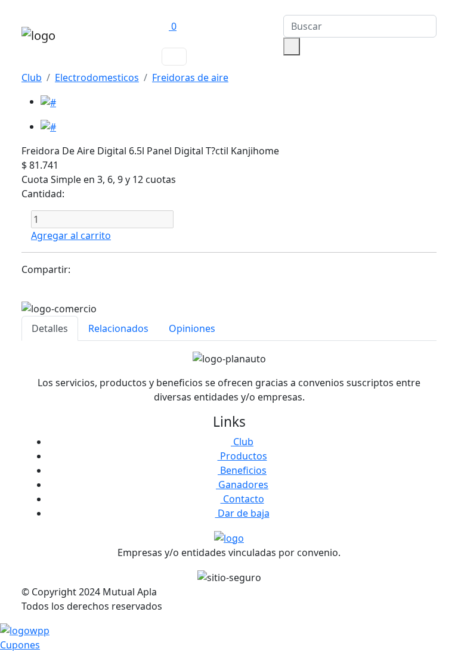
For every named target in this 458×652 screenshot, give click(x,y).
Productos (242, 455)
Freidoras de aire (190, 77)
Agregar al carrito (71, 235)
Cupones (20, 644)
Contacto (242, 498)
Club (31, 77)
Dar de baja (242, 513)
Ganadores (242, 484)
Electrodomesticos (97, 77)
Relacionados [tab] (118, 328)
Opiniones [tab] (192, 328)
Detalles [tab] (50, 328)
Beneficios (242, 470)
